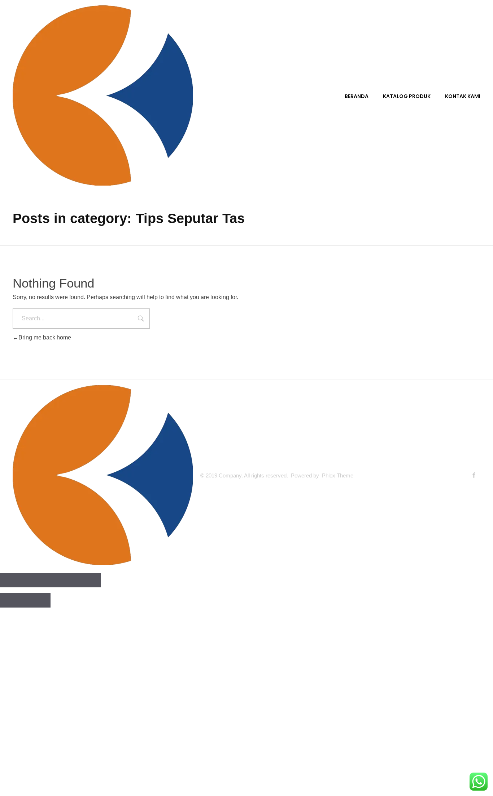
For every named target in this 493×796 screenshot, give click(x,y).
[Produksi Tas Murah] (103, 95)
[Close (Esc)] (12, 580)
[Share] (38, 580)
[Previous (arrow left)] (12, 600)
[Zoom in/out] (88, 580)
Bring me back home (44, 337)
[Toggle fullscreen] (63, 580)
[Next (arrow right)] (38, 600)
